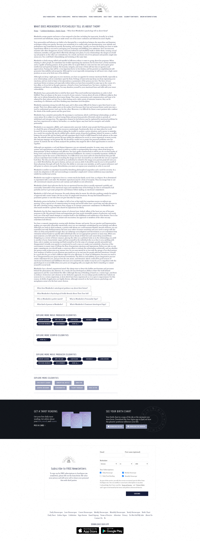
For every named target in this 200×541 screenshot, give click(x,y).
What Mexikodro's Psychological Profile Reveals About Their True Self (62, 293)
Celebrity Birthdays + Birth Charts (53, 31)
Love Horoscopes (70, 512)
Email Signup (94, 515)
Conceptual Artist (63, 382)
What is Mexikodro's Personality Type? (84, 299)
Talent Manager (77, 388)
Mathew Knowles (44, 324)
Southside (74, 319)
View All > (75, 324)
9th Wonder (60, 324)
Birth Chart (146, 512)
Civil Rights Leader (43, 382)
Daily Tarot (108, 16)
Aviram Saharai (43, 319)
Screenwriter (60, 388)
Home (36, 31)
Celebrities (72, 515)
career (53, 421)
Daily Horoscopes (49, 16)
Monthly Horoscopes (79, 16)
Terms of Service (106, 515)
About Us (149, 515)
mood (44, 421)
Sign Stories (82, 515)
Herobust (89, 319)
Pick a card (39, 425)
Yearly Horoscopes (95, 16)
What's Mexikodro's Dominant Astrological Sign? (88, 304)
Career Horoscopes (85, 512)
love (39, 421)
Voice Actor (93, 388)
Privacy (125, 515)
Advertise (117, 515)
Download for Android (137, 426)
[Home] (100, 7)
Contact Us (98, 518)
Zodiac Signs (118, 16)
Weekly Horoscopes (64, 16)
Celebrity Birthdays (131, 16)
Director (79, 382)
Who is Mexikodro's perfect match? (50, 299)
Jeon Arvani (105, 319)
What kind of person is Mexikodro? (50, 304)
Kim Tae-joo (59, 319)
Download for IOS (116, 426)
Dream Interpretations (148, 16)
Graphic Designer (43, 388)
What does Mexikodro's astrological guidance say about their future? (62, 288)
